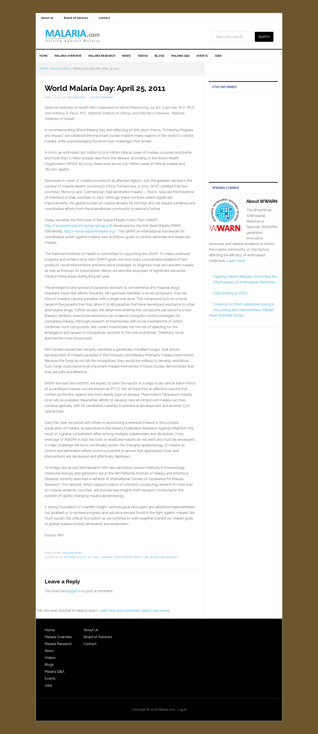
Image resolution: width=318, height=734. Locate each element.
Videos (50, 658)
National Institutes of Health (122, 557)
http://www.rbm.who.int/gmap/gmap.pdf (78, 226)
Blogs (49, 665)
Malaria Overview (58, 637)
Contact (90, 644)
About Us (91, 630)
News (49, 651)
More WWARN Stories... (227, 315)
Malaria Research (58, 644)
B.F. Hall (94, 557)
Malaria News (72, 552)
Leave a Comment (102, 97)
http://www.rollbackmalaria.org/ (90, 231)
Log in (182, 709)
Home (50, 630)
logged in (73, 591)
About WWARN (261, 201)
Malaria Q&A (54, 671)
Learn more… (236, 261)
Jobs (48, 685)
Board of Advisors (98, 637)
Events (50, 678)
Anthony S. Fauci (75, 557)
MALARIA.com (73, 36)
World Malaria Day (163, 557)
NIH (146, 557)
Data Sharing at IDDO (230, 293)
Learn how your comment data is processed (134, 610)
